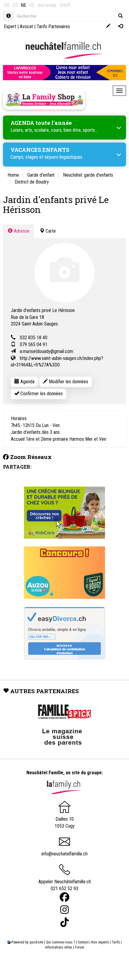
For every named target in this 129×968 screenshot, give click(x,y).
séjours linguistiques (63, 157)
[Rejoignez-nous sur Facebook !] (64, 897)
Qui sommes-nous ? (60, 942)
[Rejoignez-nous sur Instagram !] (64, 910)
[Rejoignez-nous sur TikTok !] (64, 922)
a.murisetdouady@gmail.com (46, 351)
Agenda (26, 381)
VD (7, 5)
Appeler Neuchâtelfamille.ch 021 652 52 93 (64, 885)
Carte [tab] (50, 231)
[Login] (120, 26)
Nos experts (100, 942)
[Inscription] (108, 26)
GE (15, 5)
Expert (10, 26)
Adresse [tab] (21, 231)
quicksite (36, 942)
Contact (83, 942)
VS (31, 5)
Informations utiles (58, 947)
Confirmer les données (41, 393)
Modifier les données (68, 381)
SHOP (65, 5)
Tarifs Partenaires (53, 26)
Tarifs (116, 942)
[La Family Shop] (44, 99)
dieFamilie (47, 5)
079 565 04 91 (33, 344)
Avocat (26, 26)
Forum (79, 947)
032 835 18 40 (33, 337)
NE (23, 5)
